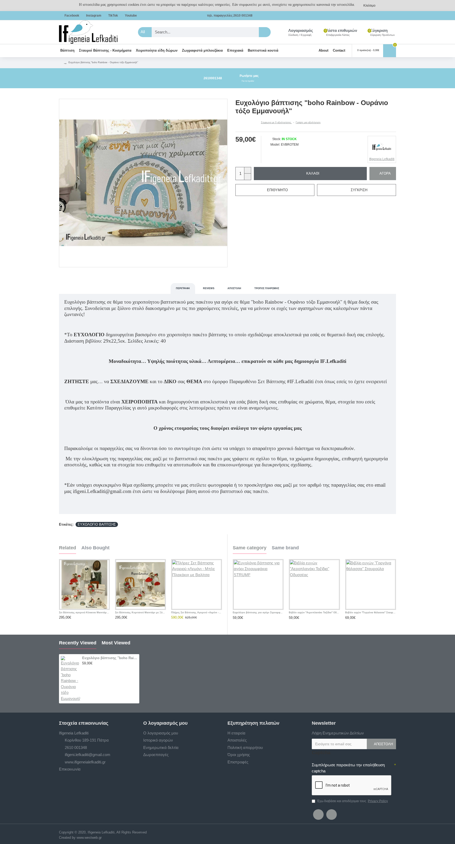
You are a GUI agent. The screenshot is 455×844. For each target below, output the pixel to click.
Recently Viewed (77, 642)
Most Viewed (116, 642)
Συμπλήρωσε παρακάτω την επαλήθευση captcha (348, 768)
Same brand (285, 547)
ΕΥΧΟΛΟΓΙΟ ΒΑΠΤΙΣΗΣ (97, 524)
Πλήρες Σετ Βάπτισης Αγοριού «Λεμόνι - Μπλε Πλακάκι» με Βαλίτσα (196, 612)
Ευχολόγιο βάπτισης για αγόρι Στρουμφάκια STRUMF (258, 612)
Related (67, 547)
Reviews (208, 288)
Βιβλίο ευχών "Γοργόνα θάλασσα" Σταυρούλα (370, 612)
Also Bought (95, 547)
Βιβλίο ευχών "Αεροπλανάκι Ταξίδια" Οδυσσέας (314, 612)
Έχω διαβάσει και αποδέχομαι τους (352, 801)
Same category (249, 547)
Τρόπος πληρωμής (266, 288)
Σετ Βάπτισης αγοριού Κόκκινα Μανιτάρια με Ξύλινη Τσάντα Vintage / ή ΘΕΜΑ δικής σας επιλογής (84, 612)
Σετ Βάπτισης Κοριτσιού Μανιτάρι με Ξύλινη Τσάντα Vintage (140, 612)
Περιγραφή (183, 288)
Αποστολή (234, 288)
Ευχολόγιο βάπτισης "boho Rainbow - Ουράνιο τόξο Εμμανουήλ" (109, 658)
